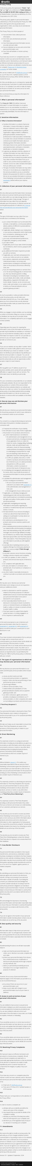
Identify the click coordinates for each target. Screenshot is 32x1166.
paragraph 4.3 (24, 626)
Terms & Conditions (5, 1164)
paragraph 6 (6, 180)
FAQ (17, 1164)
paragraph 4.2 (13, 626)
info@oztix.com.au (21, 73)
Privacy (13, 1164)
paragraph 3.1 (27, 485)
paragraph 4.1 (4, 626)
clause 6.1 (13, 762)
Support (21, 1164)
